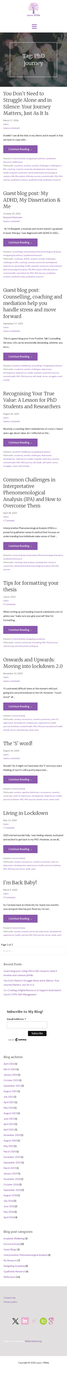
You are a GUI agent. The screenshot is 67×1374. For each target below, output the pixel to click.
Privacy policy (10, 1301)
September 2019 (12, 1162)
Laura (5, 124)
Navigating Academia (35, 158)
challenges (44, 165)
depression (47, 369)
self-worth (46, 462)
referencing (8, 646)
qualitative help (35, 180)
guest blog (19, 266)
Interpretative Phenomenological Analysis (42, 251)
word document (22, 646)
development (39, 169)
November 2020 (12, 1135)
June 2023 (9, 1118)
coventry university (24, 169)
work (36, 730)
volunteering (22, 730)
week (31, 730)
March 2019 (10, 1168)
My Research (10, 1260)
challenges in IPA (10, 262)
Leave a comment (11, 128)
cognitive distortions (30, 792)
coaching (11, 169)
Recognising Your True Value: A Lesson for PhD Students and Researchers (32, 400)
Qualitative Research (32, 255)
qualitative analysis (19, 180)
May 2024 (8, 1107)
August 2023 (10, 1113)
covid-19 (54, 719)
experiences (51, 169)
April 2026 (9, 1063)
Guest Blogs (17, 251)
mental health (47, 176)
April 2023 (9, 1124)
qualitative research (52, 180)
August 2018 (10, 1195)
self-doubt (37, 376)
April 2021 (9, 1129)
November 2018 (12, 1179)
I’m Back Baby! (20, 883)
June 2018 (9, 1206)
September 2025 (12, 1085)
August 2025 (10, 1091)
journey (37, 176)
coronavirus (26, 719)
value (15, 466)
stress (45, 376)
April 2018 (9, 1217)
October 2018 (11, 1184)
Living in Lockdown (25, 813)
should (6, 730)
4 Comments (9, 604)
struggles (53, 376)
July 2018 (8, 1200)
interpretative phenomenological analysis (32, 566)
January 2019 (10, 1173)
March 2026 (10, 1069)
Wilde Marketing (33, 1341)
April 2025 (9, 1102)
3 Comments (9, 897)
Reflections (18, 162)
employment (32, 723)
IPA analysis (20, 176)
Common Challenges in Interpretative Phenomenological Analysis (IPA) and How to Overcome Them (32, 493)
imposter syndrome (18, 172)
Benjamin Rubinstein (12, 217)
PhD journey (40, 273)
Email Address (17, 1019)
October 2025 (11, 1080)
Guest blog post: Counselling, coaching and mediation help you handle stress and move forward (32, 303)
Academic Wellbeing (21, 365)
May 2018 (8, 1211)
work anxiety (23, 466)
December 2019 (12, 1157)
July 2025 (8, 1096)
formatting (36, 642)
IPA (12, 176)
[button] (34, 26)
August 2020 (10, 1140)
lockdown (15, 726)
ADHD (27, 259)
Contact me (10, 1297)
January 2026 (10, 1074)
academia (18, 165)
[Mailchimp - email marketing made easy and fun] (17, 1040)
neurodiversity (22, 273)
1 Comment (8, 520)
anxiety (35, 165)
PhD (56, 176)
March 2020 (10, 1151)
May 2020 (8, 1146)
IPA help (29, 176)
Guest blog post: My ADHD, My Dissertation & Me (31, 200)
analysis (27, 165)
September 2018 (12, 1190)
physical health (55, 726)
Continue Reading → (20, 149)
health (6, 172)
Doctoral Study (18, 158)
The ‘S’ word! (17, 743)
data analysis (29, 562)
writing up (33, 646)
